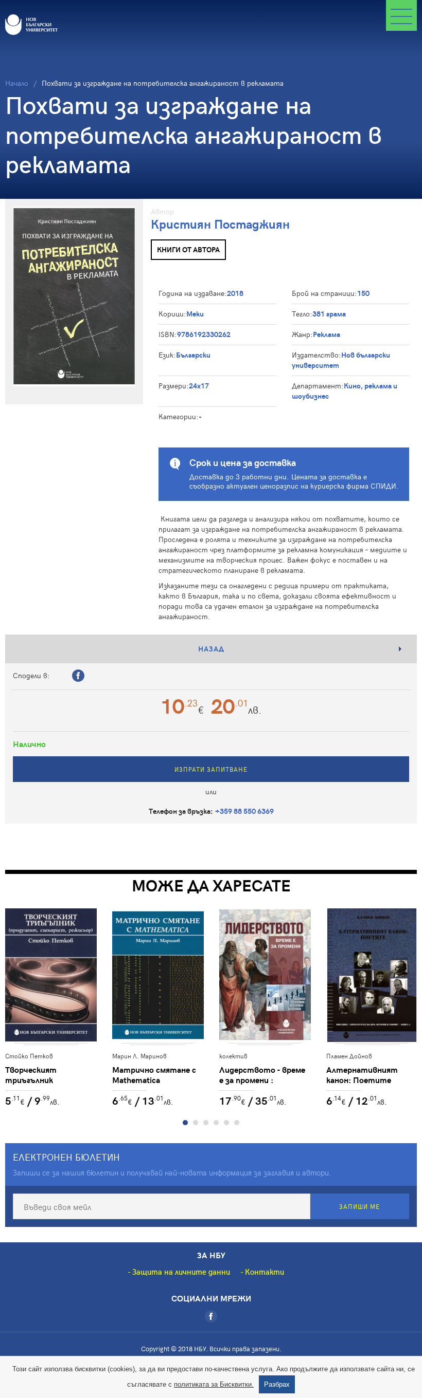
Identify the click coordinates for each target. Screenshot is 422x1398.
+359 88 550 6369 (244, 811)
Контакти (264, 1271)
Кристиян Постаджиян (220, 223)
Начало (16, 83)
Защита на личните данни (181, 1271)
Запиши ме (359, 1206)
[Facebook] (211, 1316)
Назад (211, 649)
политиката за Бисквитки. (214, 1384)
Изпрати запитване (211, 769)
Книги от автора (188, 249)
